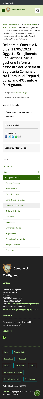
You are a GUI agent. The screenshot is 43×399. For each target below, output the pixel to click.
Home (5, 24)
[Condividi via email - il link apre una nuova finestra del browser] (20, 136)
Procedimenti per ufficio (15, 239)
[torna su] (37, 393)
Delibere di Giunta (13, 211)
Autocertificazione (13, 183)
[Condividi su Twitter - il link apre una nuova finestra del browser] (10, 136)
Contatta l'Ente (19, 352)
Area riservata (30, 379)
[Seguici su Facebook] (4, 337)
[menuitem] (5, 24)
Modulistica (10, 222)
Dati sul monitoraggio (11, 379)
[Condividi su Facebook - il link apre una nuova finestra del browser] (6, 136)
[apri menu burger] (3, 10)
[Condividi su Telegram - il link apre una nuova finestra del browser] (13, 136)
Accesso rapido (10, 166)
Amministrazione (15, 24)
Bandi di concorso (13, 194)
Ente (5, 172)
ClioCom (6, 391)
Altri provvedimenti (13, 244)
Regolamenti (11, 233)
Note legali (22, 359)
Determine (10, 216)
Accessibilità (8, 359)
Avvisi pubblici (11, 188)
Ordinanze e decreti (13, 227)
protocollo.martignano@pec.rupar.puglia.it (20, 309)
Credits (32, 365)
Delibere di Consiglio (10, 27)
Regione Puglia (8, 3)
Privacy (6, 365)
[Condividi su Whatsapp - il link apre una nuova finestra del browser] (16, 136)
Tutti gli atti (10, 250)
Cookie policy (19, 365)
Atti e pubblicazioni (30, 24)
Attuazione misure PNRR (13, 372)
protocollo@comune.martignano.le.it (23, 303)
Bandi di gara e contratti (15, 199)
